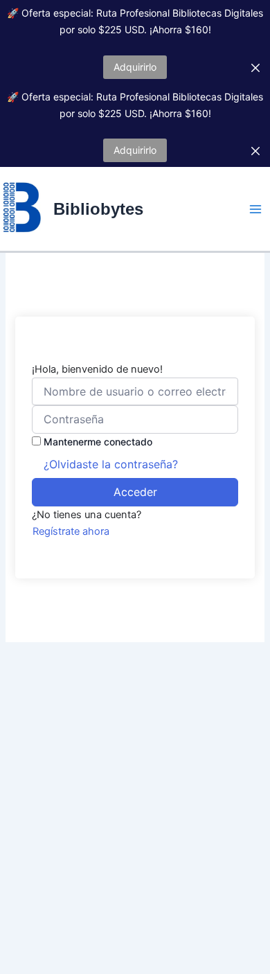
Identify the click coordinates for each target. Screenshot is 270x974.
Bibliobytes (98, 209)
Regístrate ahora (71, 531)
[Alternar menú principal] (255, 209)
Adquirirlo (135, 67)
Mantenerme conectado (98, 442)
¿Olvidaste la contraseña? (111, 464)
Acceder (135, 492)
